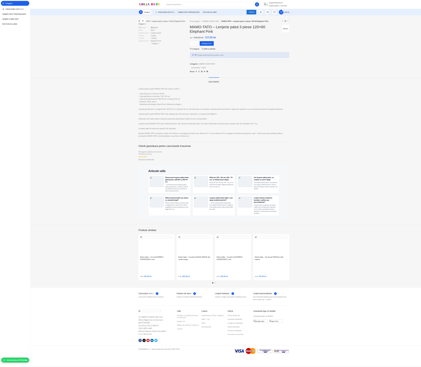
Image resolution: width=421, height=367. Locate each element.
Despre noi (181, 321)
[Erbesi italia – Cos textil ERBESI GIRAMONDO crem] (156, 245)
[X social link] (198, 71)
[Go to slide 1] (212, 282)
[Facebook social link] (196, 71)
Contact (251, 12)
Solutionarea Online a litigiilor (213, 315)
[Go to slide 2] (215, 282)
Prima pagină (195, 21)
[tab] (214, 80)
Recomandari (206, 327)
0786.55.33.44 (278, 3)
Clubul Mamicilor (234, 315)
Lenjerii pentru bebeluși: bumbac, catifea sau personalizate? (263, 200)
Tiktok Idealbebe (234, 327)
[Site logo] (149, 4)
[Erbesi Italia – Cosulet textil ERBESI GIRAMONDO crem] (233, 245)
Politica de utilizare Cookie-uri (188, 325)
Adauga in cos (207, 43)
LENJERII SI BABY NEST (210, 21)
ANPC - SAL (206, 319)
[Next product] (288, 21)
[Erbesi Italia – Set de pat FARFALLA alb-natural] (271, 245)
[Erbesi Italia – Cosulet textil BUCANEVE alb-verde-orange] (194, 245)
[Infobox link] (148, 293)
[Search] (257, 4)
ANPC (204, 323)
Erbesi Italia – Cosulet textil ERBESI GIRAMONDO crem (229, 258)
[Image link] (149, 311)
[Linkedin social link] (204, 71)
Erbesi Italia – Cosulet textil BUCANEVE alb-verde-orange (194, 258)
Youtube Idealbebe (234, 331)
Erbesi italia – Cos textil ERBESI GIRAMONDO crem (151, 258)
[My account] (260, 12)
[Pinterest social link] (201, 71)
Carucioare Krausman (236, 334)
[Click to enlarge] (143, 20)
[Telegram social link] (207, 71)
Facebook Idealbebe (235, 319)
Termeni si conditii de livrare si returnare (187, 316)
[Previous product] (282, 21)
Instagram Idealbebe (235, 323)
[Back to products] (285, 21)
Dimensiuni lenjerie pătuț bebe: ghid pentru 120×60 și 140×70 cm (177, 179)
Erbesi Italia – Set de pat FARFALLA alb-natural (269, 258)
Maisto (285, 28)
